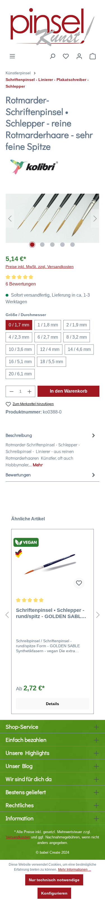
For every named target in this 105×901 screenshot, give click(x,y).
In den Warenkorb (68, 391)
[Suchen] (52, 56)
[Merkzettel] (66, 56)
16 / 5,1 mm (20, 361)
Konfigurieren (54, 893)
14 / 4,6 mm (79, 349)
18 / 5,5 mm (51, 361)
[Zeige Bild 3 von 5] (52, 244)
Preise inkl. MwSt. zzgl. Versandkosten (40, 266)
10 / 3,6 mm (20, 349)
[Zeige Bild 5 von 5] (72, 244)
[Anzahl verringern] (11, 391)
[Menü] (12, 56)
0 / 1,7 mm (19, 325)
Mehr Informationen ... (74, 870)
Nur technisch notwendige (54, 880)
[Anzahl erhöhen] (30, 391)
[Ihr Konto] (79, 56)
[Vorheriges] (10, 218)
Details (52, 703)
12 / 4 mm (49, 349)
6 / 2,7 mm (48, 337)
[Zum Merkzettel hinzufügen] (79, 583)
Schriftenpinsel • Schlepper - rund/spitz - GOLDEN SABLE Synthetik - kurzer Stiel (50, 613)
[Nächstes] (95, 218)
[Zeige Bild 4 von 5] (62, 244)
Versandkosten (18, 837)
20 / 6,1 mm (20, 373)
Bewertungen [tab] (18, 474)
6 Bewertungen (21, 284)
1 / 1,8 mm (48, 325)
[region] (52, 218)
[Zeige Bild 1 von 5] (32, 244)
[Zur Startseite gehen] (52, 26)
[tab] (51, 449)
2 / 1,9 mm (76, 325)
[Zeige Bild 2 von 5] (42, 244)
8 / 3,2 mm (76, 337)
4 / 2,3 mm (19, 337)
